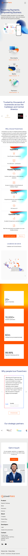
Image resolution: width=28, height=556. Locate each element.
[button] (26, 116)
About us (21, 236)
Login (2, 527)
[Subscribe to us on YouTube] (5, 544)
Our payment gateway (10, 236)
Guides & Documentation (7, 529)
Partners (3, 511)
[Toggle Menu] (25, 3)
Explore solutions (13, 59)
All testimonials (14, 412)
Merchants (3, 508)
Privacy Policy (11, 551)
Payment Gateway (5, 503)
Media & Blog (4, 519)
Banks (2, 505)
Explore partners (13, 92)
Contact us (14, 459)
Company (3, 516)
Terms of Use (4, 551)
